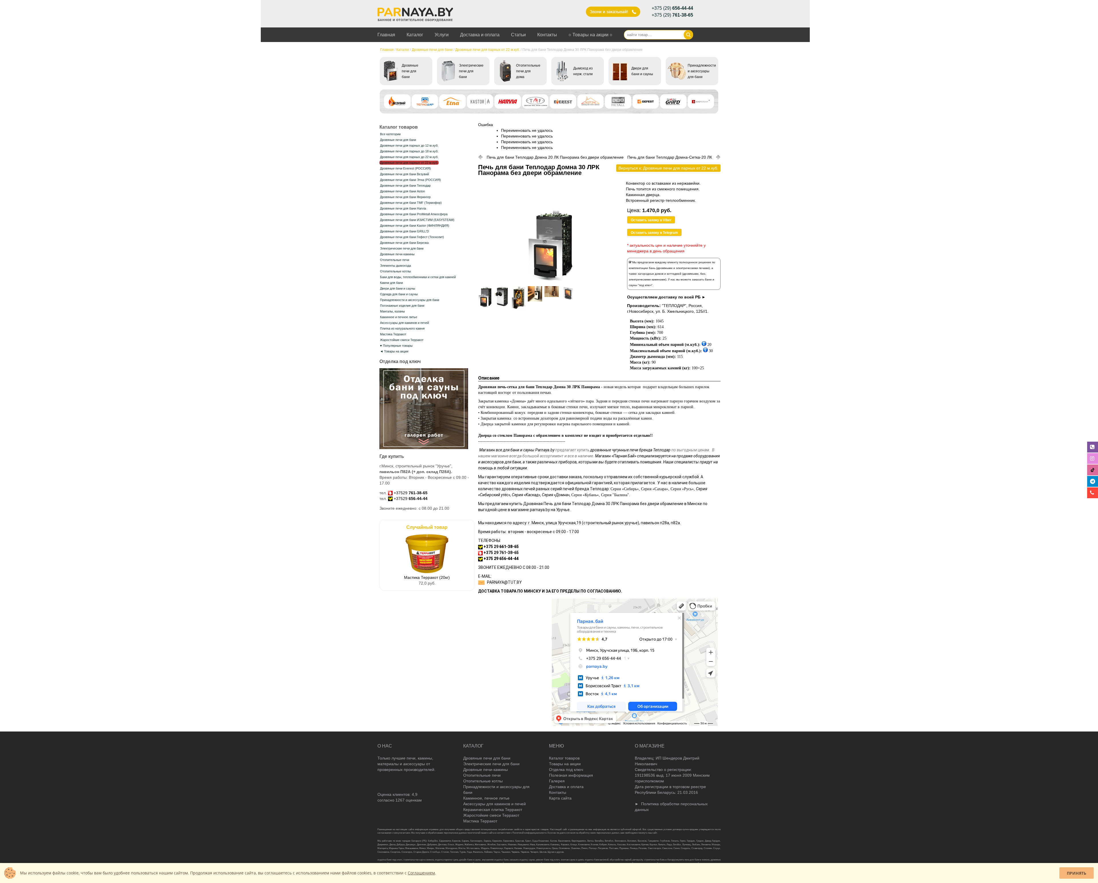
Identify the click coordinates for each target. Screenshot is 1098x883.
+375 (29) (672, 8)
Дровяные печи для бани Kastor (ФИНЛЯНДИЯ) (414, 225)
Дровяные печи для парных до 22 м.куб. (409, 157)
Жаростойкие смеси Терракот (401, 340)
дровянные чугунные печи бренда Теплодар (630, 450)
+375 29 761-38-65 (501, 552)
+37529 (410, 493)
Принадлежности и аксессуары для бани (409, 300)
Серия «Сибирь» (624, 489)
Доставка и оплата (480, 34)
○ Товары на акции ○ (590, 34)
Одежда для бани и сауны (399, 294)
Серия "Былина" (615, 495)
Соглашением (421, 873)
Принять (1076, 873)
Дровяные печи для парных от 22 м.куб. (487, 50)
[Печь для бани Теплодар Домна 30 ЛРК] (551, 280)
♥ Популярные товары (396, 345)
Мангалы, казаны (392, 311)
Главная (386, 34)
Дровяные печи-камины (397, 254)
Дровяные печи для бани (432, 50)
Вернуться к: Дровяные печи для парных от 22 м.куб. (668, 168)
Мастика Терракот (393, 334)
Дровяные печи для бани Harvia (403, 208)
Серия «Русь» (682, 489)
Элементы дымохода (395, 265)
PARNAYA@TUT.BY (504, 582)
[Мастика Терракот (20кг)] (426, 571)
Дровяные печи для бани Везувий (404, 174)
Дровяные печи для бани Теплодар (405, 185)
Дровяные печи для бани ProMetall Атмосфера (413, 214)
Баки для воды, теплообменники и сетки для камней (418, 277)
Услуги (442, 34)
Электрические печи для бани (401, 248)
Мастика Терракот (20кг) (427, 577)
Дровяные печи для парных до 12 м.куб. (409, 145)
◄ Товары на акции (394, 351)
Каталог (415, 34)
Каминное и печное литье (398, 317)
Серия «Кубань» (585, 495)
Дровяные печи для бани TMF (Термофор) (411, 202)
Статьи (518, 34)
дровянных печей (518, 489)
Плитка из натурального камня (402, 328)
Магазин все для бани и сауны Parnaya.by (516, 450)
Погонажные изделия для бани (402, 305)
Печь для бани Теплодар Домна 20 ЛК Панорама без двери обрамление (555, 157)
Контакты (547, 34)
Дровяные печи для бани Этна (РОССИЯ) (410, 180)
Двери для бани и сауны (397, 288)
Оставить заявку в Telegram (654, 233)
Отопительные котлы (395, 271)
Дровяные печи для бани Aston (402, 191)
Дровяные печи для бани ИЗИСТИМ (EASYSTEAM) (417, 220)
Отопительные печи (394, 260)
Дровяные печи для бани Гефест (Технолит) (412, 237)
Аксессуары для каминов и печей (404, 322)
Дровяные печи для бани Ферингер (405, 197)
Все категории (390, 134)
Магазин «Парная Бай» (615, 456)
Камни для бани (391, 282)
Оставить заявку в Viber (651, 220)
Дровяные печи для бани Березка (404, 242)
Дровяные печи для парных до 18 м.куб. (409, 151)
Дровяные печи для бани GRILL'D (404, 231)
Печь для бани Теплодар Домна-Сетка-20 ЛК (669, 157)
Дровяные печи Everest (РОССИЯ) (405, 168)
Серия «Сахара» (654, 489)
